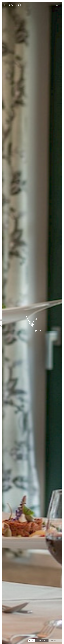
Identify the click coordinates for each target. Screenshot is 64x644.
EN (59, 0)
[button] (58, 4)
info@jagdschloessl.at (45, 0)
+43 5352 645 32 (54, 0)
